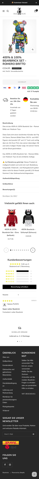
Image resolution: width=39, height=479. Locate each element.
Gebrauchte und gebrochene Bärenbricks (8, 372)
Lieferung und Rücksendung (8, 391)
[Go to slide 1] (10, 250)
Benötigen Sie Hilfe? (10, 196)
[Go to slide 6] (20, 250)
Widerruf (6, 411)
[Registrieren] (33, 434)
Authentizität (7, 379)
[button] (10, 271)
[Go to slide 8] (24, 250)
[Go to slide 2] (12, 250)
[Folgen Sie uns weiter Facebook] (5, 464)
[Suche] (8, 11)
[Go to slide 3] (14, 250)
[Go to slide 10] (28, 250)
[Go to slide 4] (16, 250)
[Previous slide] (6, 250)
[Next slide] (32, 250)
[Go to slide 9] (26, 250)
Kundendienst (8, 365)
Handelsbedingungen (10, 384)
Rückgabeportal (8, 406)
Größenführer (7, 361)
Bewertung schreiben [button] (19, 287)
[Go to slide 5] (18, 250)
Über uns (6, 357)
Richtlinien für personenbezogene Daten (10, 399)
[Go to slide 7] (22, 250)
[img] (7, 301)
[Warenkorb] (35, 11)
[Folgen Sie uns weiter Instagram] (9, 464)
